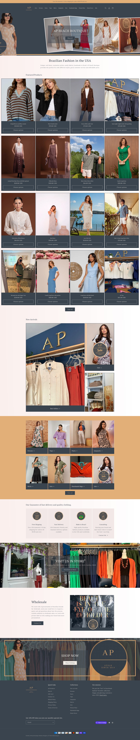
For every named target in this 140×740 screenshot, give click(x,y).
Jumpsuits (97, 451)
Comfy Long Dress (121, 181)
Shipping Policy (52, 702)
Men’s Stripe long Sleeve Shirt (121, 238)
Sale (98, 368)
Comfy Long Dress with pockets (53, 295)
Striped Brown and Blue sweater (18, 124)
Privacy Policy (52, 705)
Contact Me (102, 535)
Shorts (72, 702)
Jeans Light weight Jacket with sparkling (121, 124)
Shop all (70, 38)
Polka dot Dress (53, 181)
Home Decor (73, 713)
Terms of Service (53, 707)
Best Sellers (54, 409)
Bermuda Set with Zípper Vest (18, 295)
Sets (51, 486)
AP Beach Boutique (34, 735)
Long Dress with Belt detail (87, 295)
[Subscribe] (53, 722)
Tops (51, 451)
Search (50, 691)
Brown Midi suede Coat (87, 124)
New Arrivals (73, 688)
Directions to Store (70, 569)
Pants (74, 451)
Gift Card (50, 694)
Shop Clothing (69, 663)
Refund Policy (52, 699)
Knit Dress (52, 238)
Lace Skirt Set (87, 238)
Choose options (18, 130)
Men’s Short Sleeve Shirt (87, 181)
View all (70, 309)
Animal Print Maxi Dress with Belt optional (18, 181)
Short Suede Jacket (52, 124)
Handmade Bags (77, 486)
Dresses (30, 451)
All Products (51, 688)
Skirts (29, 486)
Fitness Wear (73, 707)
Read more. (103, 695)
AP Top (122, 295)
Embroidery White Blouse (18, 238)
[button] (105, 8)
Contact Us (37, 623)
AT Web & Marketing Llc (53, 735)
